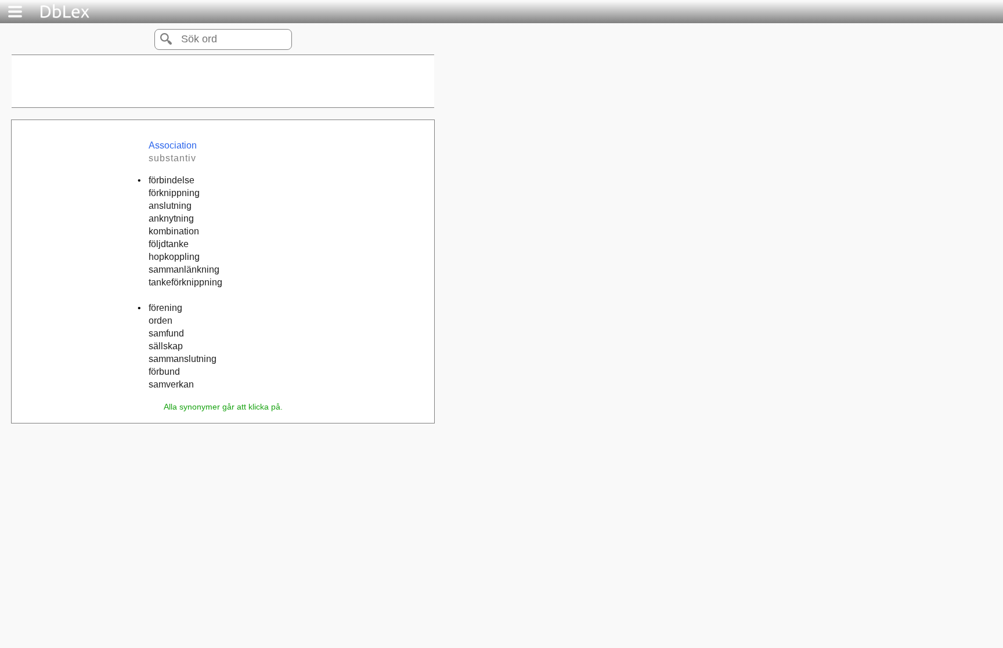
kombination (174, 231)
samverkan (171, 384)
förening (165, 308)
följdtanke (169, 244)
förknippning (174, 193)
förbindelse (171, 180)
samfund (166, 333)
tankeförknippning (185, 282)
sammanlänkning (184, 269)
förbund (164, 372)
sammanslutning (183, 359)
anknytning (171, 218)
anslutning (170, 206)
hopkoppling (174, 257)
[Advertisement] (223, 81)
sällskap (166, 346)
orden (160, 320)
